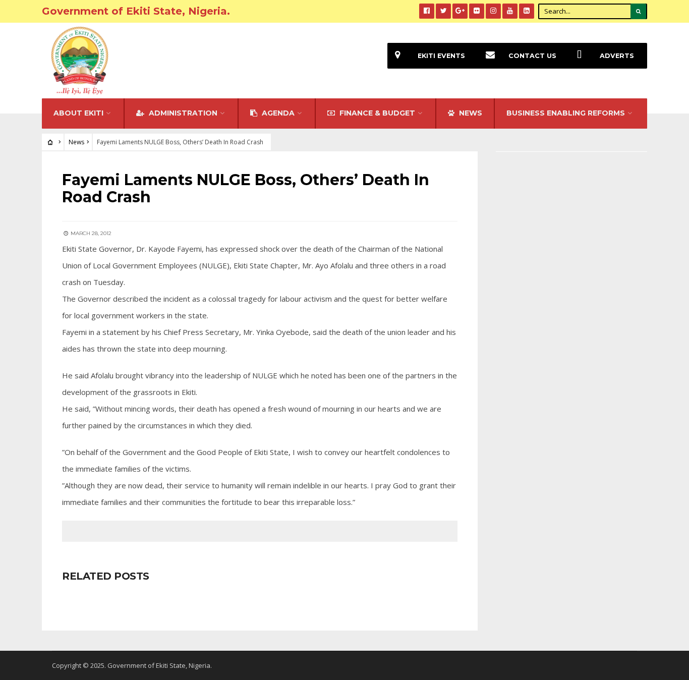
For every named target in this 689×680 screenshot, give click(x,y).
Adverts (617, 56)
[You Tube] (510, 11)
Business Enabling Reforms (565, 113)
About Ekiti (78, 113)
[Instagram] (493, 11)
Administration (182, 113)
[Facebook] (426, 11)
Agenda (277, 113)
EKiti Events (441, 56)
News (76, 142)
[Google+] (460, 11)
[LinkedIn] (526, 11)
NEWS (469, 113)
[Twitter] (443, 11)
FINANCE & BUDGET (376, 113)
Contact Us (532, 56)
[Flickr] (476, 11)
